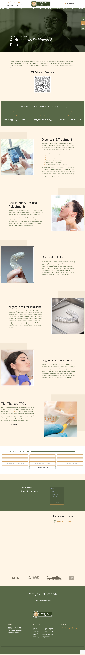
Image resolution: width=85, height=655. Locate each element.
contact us (14, 411)
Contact (82, 8)
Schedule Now (70, 4)
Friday (34, 634)
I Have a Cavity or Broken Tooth (15, 460)
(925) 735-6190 (13, 2)
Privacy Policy (40, 650)
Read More (14, 424)
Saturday (35, 636)
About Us (9, 8)
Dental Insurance (62, 8)
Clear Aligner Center (34, 8)
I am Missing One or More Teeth (42, 460)
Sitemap (34, 650)
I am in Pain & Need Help (70, 464)
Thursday (35, 633)
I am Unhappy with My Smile (70, 460)
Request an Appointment (41, 600)
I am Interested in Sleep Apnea (15, 464)
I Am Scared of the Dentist (42, 464)
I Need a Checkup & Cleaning (15, 456)
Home (2, 8)
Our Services (19, 8)
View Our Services (42, 468)
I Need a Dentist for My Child (42, 456)
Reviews (73, 8)
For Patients (49, 8)
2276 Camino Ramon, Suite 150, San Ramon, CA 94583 (13, 4)
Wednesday (36, 631)
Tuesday (35, 630)
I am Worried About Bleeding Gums (70, 456)
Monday (35, 628)
